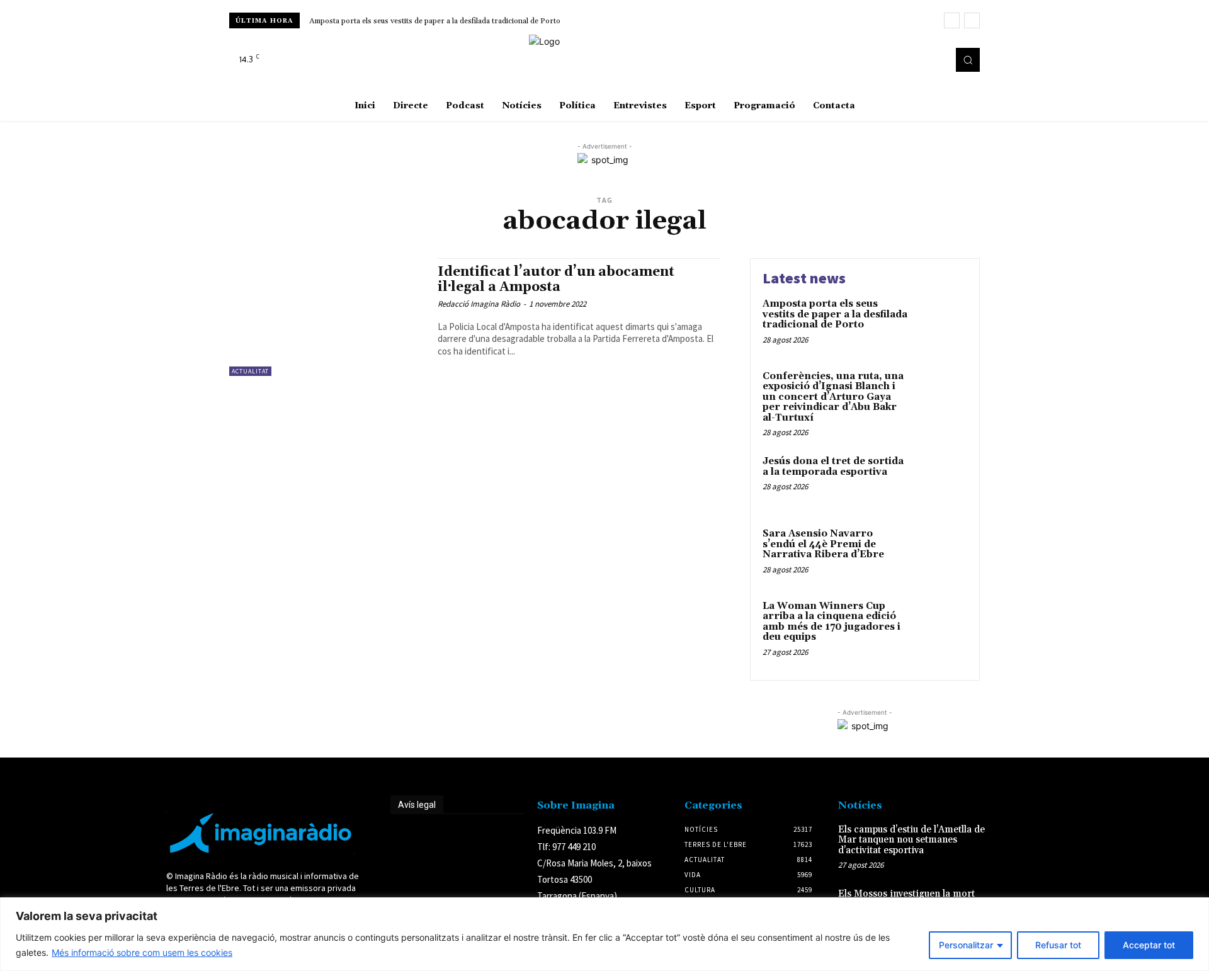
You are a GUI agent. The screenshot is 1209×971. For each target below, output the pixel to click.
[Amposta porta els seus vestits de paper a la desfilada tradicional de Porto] (940, 323)
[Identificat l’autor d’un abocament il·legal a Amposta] (327, 317)
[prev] (952, 20)
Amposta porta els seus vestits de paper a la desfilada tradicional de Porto (434, 21)
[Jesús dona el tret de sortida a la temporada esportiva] (940, 481)
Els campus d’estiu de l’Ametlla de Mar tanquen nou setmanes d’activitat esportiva (911, 840)
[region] (604, 934)
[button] (968, 60)
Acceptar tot (1149, 945)
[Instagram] (917, 60)
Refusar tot (1058, 945)
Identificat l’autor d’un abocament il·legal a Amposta (556, 279)
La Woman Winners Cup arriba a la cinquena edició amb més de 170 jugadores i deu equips (831, 622)
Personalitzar (966, 945)
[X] (934, 60)
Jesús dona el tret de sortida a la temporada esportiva (833, 466)
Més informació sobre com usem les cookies (142, 952)
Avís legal (417, 805)
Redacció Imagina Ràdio (479, 303)
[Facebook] (899, 60)
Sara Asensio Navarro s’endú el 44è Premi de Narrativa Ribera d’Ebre (823, 544)
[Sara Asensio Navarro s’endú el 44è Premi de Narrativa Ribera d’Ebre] (940, 553)
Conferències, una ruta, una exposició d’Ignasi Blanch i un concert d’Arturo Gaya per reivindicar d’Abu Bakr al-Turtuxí (833, 397)
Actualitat (250, 371)
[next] (972, 20)
